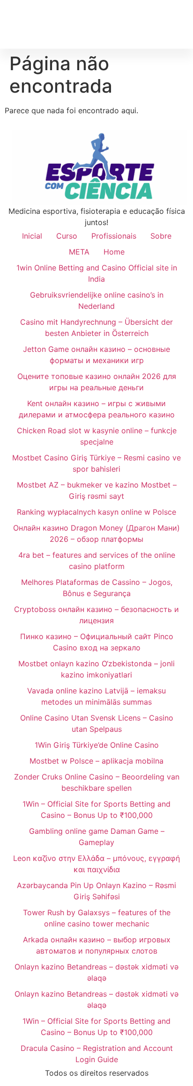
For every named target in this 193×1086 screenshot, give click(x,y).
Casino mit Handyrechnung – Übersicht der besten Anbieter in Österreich (96, 327)
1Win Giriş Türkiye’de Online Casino (97, 745)
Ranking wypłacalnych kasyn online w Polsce (96, 512)
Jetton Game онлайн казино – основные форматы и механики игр (96, 354)
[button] (179, 24)
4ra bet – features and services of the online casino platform (96, 560)
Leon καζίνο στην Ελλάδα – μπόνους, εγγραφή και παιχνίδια (96, 863)
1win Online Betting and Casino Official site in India (96, 273)
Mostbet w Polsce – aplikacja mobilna (96, 760)
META (79, 251)
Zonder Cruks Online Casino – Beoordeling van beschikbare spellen (96, 782)
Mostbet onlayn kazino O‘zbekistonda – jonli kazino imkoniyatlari (96, 669)
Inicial (32, 236)
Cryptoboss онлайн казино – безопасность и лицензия (96, 615)
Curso (66, 236)
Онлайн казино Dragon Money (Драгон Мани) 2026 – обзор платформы (96, 533)
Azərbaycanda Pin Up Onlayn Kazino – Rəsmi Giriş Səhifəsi (96, 891)
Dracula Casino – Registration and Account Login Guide (97, 1053)
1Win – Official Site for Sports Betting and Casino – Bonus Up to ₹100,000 (96, 809)
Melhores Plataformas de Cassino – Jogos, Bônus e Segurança (96, 587)
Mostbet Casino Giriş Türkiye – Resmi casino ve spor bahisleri (96, 463)
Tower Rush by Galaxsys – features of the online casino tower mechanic (97, 918)
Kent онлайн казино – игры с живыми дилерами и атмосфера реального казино (97, 409)
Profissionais (113, 236)
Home (114, 251)
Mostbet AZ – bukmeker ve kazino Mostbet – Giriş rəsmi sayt (97, 490)
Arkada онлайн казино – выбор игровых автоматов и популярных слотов (97, 945)
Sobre (160, 236)
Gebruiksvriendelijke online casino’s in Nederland (96, 300)
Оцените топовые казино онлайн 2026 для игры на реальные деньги (96, 382)
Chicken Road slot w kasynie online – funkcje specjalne (97, 436)
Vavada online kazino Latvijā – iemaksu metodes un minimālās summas (96, 696)
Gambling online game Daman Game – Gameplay (96, 836)
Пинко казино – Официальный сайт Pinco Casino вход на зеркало (96, 642)
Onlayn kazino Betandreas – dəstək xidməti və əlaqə (96, 972)
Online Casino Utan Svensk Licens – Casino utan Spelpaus (96, 723)
